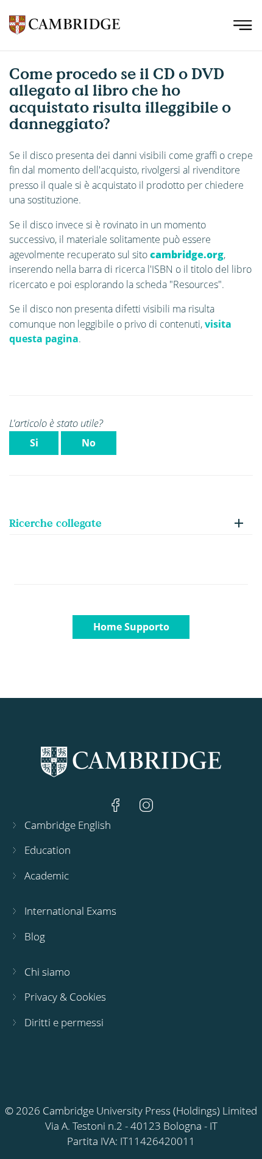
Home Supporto (131, 626)
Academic (46, 875)
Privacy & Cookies (65, 997)
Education (47, 850)
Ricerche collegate (55, 522)
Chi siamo (47, 972)
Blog (34, 936)
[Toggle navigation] (243, 25)
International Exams (70, 911)
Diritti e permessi (64, 1022)
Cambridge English (67, 825)
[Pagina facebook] (117, 804)
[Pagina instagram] (146, 804)
